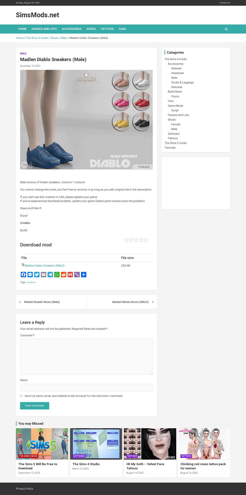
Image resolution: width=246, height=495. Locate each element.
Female (175, 124)
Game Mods (175, 105)
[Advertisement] (196, 183)
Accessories (71, 29)
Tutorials (170, 147)
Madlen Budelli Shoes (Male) (42, 302)
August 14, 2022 (135, 473)
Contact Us (224, 3)
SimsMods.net (37, 15)
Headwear (177, 73)
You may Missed (30, 424)
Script (175, 110)
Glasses (176, 68)
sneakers (31, 282)
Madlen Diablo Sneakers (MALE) (45, 265)
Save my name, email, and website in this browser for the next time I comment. (74, 396)
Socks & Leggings (182, 82)
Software (174, 133)
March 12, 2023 (80, 468)
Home (22, 29)
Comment (27, 335)
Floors (175, 96)
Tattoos (107, 29)
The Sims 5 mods (176, 143)
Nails (174, 77)
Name (23, 380)
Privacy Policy (24, 488)
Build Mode (175, 91)
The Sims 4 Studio (86, 464)
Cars (122, 29)
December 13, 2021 (30, 66)
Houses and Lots (44, 29)
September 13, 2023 (29, 473)
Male (23, 53)
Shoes (91, 29)
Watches (176, 87)
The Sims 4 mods (176, 59)
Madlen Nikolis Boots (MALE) (130, 302)
